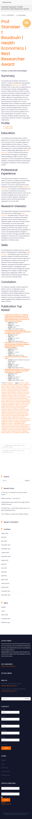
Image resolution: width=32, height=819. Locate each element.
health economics (16, 85)
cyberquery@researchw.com (9, 685)
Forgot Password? (6, 804)
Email (3, 717)
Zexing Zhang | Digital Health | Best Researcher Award (14, 446)
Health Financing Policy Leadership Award (12, 414)
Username (7, 786)
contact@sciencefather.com (9, 691)
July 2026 (3, 537)
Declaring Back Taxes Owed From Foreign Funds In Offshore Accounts (15, 503)
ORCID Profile (8, 128)
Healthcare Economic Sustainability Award (12, 423)
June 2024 (4, 568)
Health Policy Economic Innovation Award (15, 414)
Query (3, 737)
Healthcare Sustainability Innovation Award (17, 432)
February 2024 (5, 583)
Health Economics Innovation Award (15, 401)
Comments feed (5, 618)
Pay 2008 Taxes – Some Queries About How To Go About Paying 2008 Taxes (15, 509)
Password (6, 792)
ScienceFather (22, 15)
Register (3, 607)
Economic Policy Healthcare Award (10, 390)
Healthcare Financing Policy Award (10, 429)
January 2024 (4, 587)
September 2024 (5, 556)
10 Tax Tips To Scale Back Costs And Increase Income (14, 493)
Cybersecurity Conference (8, 666)
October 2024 (5, 552)
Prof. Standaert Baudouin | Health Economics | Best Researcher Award (13, 43)
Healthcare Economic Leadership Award (19, 420)
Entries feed (4, 615)
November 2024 (5, 549)
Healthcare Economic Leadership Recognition (13, 422)
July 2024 (3, 564)
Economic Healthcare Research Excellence (17, 387)
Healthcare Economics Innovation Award (12, 425)
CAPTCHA (4, 744)
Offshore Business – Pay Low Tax (10, 498)
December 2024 (5, 545)
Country (3, 730)
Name (3, 710)
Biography (10, 383)
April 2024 (4, 575)
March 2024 (4, 579)
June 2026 (4, 541)
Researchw (7, 2)
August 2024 (4, 560)
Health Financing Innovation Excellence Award (14, 412)
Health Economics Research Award (11, 408)
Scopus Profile (9, 126)
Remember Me (7, 797)
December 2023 (5, 591)
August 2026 (4, 533)
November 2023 (5, 595)
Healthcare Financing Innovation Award (19, 428)
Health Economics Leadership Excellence (15, 402)
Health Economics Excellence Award (15, 397)
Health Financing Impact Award (20, 411)
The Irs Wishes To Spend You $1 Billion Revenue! (14, 514)
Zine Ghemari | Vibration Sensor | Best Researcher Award (13, 451)
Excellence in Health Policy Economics (15, 395)
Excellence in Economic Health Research (14, 391)
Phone (3, 724)
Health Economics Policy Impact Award (16, 406)
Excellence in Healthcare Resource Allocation (13, 397)
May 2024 (4, 572)
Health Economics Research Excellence (13, 408)
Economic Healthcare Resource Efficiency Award (14, 389)
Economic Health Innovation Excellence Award (15, 383)
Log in (3, 611)
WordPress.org (5, 622)
